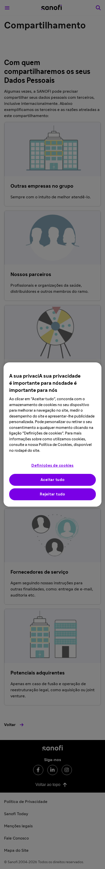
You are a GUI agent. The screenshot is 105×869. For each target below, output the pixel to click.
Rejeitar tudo (52, 494)
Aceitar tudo (53, 480)
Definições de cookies (52, 466)
